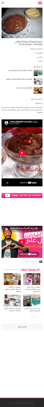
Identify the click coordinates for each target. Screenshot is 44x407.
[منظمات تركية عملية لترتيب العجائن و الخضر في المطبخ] (31, 279)
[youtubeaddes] (22, 195)
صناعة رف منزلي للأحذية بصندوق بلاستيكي (20, 70)
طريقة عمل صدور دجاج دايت (24, 87)
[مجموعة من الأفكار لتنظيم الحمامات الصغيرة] (38, 81)
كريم (28, 262)
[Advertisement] (27, 362)
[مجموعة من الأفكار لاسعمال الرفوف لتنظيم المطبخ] (12, 279)
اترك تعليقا (21, 327)
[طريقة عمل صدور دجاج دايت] (38, 90)
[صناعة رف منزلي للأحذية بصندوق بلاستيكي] (38, 73)
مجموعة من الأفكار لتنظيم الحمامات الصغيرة (19, 79)
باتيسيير (32, 262)
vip (37, 262)
